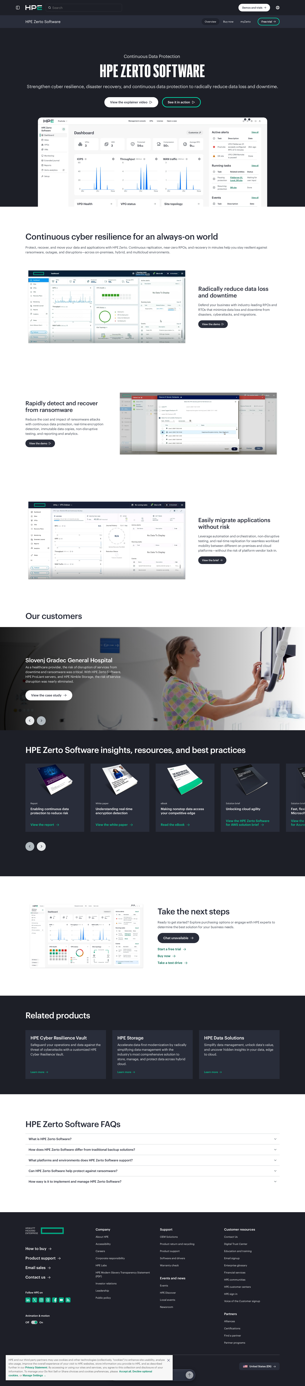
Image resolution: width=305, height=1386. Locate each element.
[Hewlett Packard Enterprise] (33, 7)
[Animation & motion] (34, 1322)
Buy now (228, 21)
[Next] (41, 846)
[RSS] (68, 1300)
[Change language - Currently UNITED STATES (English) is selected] (277, 7)
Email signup (232, 1258)
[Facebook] (54, 1300)
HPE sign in (230, 1294)
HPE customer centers (237, 1286)
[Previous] (29, 720)
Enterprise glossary (235, 1265)
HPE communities (234, 1279)
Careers (100, 1251)
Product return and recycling (177, 1244)
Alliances (229, 1321)
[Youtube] (61, 1300)
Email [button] (35, 1267)
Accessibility (103, 1244)
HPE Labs (101, 1265)
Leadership (102, 1290)
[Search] (49, 8)
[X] (34, 1300)
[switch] (32, 1322)
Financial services (234, 1272)
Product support (170, 1251)
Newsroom (166, 1307)
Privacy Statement (36, 1367)
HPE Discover (168, 1292)
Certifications (232, 1328)
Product (40, 1258)
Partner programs (234, 1342)
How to (35, 1248)
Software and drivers (172, 1258)
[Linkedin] (27, 1300)
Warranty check (169, 1265)
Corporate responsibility (110, 1258)
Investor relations (106, 1283)
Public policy (103, 1297)
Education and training (238, 1251)
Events (164, 1285)
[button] (168, 1360)
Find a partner (232, 1335)
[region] (152, 678)
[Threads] (48, 1300)
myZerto (246, 21)
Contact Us (231, 1236)
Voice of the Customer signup (242, 1301)
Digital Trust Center (235, 1244)
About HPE (102, 1236)
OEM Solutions (169, 1236)
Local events (167, 1299)
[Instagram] (41, 1300)
